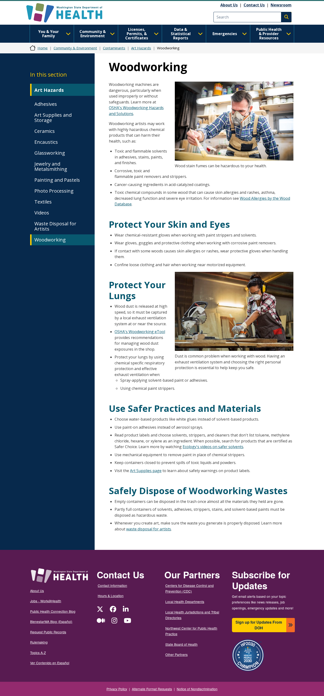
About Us (229, 5)
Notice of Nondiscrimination (197, 689)
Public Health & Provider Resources (269, 34)
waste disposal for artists (148, 529)
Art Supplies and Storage (53, 117)
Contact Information (112, 585)
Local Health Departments (184, 601)
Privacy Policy (116, 689)
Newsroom (281, 5)
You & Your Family (48, 33)
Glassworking (49, 153)
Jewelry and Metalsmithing (50, 166)
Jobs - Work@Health (45, 601)
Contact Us (254, 5)
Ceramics (44, 131)
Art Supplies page (146, 470)
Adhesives (45, 104)
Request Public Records (48, 632)
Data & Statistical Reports (181, 34)
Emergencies (225, 33)
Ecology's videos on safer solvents (213, 446)
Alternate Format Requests (152, 689)
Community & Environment (92, 33)
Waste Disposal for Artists (55, 226)
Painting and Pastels (57, 180)
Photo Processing (54, 191)
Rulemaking (39, 642)
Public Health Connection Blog (52, 611)
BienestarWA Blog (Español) (51, 621)
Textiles (43, 202)
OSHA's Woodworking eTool (140, 331)
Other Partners (176, 654)
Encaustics (46, 142)
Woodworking (50, 240)
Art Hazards (141, 48)
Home (42, 48)
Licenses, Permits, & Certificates (136, 34)
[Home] (68, 13)
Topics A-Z (38, 652)
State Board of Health (181, 644)
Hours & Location (111, 595)
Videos (41, 212)
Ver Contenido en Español (49, 662)
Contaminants (114, 48)
